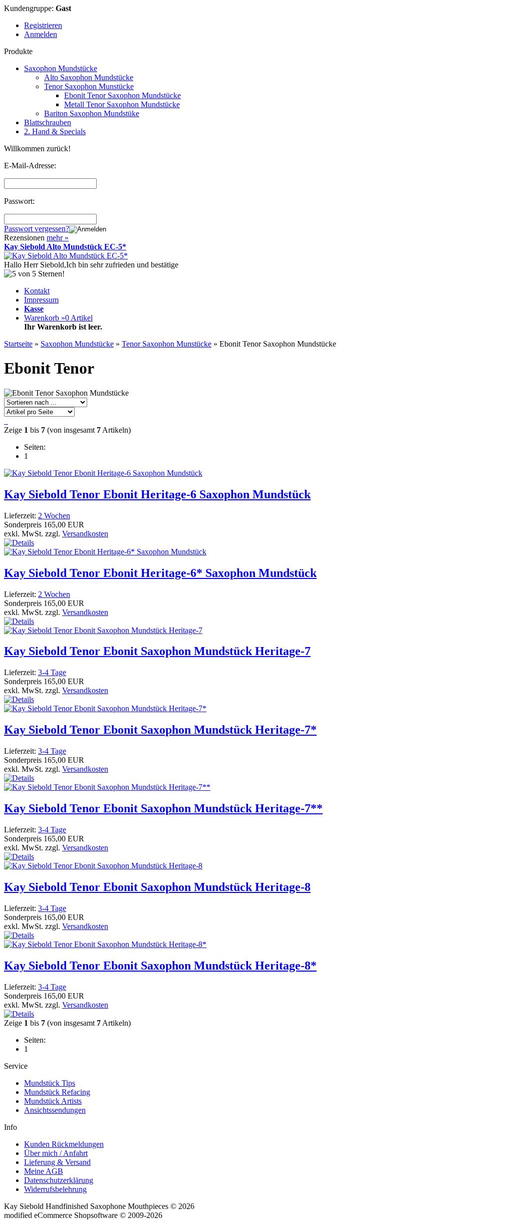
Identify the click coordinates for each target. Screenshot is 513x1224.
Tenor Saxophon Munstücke (89, 86)
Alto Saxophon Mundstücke (88, 77)
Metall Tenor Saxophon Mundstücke (122, 104)
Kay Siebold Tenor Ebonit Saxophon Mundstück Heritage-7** (163, 808)
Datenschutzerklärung (58, 1180)
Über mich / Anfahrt (56, 1153)
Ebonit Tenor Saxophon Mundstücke (122, 95)
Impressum (41, 299)
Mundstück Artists (53, 1101)
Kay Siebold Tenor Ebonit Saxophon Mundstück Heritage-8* (160, 965)
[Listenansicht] (5, 421)
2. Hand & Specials (55, 131)
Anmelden (40, 34)
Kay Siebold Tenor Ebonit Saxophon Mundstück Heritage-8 (157, 886)
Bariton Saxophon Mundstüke (91, 113)
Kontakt (37, 290)
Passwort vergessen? (36, 228)
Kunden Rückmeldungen (64, 1144)
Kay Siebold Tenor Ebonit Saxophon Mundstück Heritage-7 (157, 651)
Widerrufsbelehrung (55, 1189)
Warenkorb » (58, 318)
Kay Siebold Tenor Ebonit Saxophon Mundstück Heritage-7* (160, 729)
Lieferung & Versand (57, 1162)
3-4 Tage (52, 672)
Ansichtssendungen (55, 1110)
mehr (58, 237)
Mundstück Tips (49, 1083)
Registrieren (43, 25)
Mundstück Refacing (57, 1092)
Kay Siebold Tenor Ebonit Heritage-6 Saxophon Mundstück (157, 494)
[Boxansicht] (7, 421)
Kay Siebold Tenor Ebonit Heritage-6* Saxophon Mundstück (160, 572)
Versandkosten (85, 533)
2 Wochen (54, 515)
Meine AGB (43, 1171)
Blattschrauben (47, 122)
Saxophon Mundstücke (60, 68)
